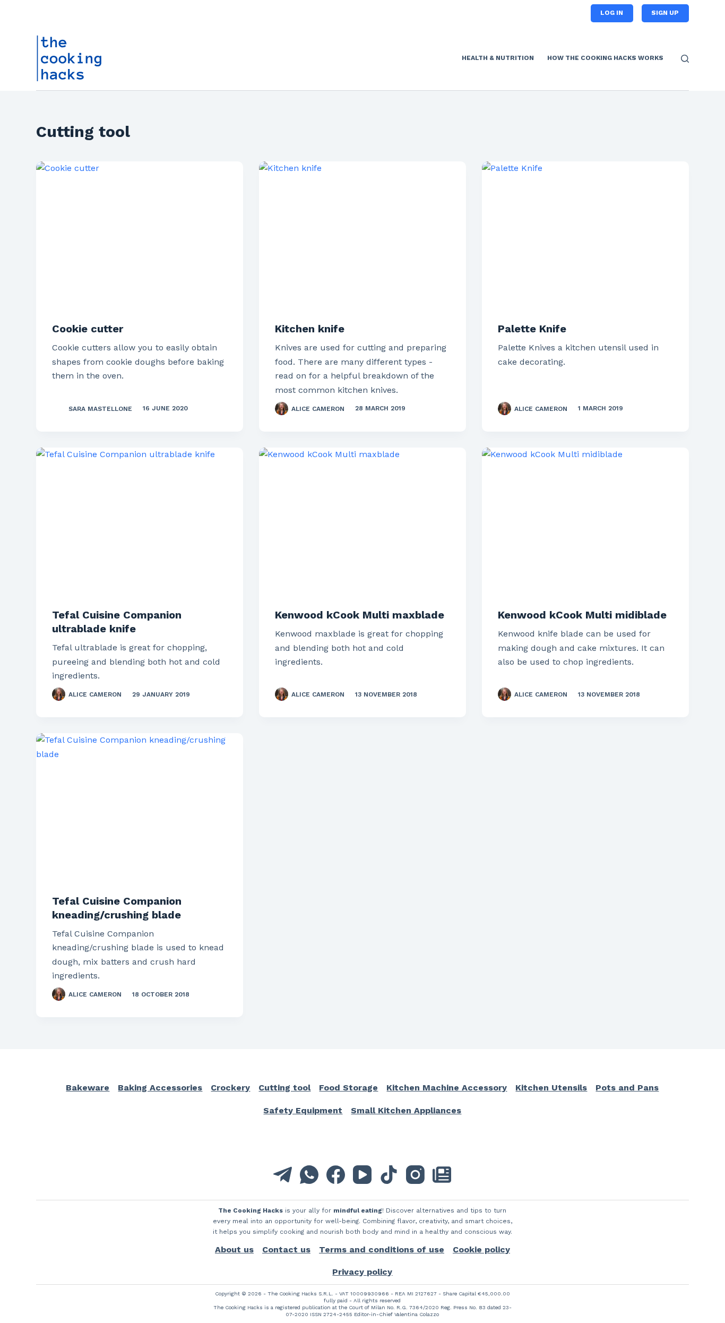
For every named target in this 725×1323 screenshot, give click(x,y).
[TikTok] (388, 1174)
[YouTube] (362, 1174)
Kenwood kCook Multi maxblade (359, 614)
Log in (611, 12)
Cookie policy (481, 1249)
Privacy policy (362, 1272)
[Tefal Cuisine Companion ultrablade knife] (139, 525)
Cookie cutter (87, 328)
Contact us (286, 1249)
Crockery (230, 1088)
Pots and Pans (627, 1088)
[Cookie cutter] (139, 238)
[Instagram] (415, 1174)
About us (234, 1249)
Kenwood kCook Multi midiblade (582, 614)
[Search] (685, 59)
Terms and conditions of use (381, 1249)
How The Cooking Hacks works (605, 58)
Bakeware (87, 1088)
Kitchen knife (309, 328)
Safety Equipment (302, 1110)
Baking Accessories (160, 1088)
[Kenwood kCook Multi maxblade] (362, 525)
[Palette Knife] (585, 238)
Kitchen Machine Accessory (446, 1088)
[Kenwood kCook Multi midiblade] (585, 525)
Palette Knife (532, 328)
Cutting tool (284, 1088)
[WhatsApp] (309, 1174)
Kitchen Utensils (551, 1088)
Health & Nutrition (498, 58)
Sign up (665, 12)
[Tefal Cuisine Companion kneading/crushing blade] (139, 810)
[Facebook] (335, 1174)
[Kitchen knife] (362, 238)
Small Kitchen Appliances (406, 1110)
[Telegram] (282, 1174)
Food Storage (348, 1088)
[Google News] (442, 1174)
